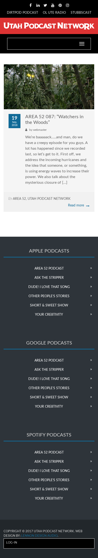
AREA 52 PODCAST (49, 268)
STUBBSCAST (81, 12)
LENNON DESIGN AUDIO (39, 535)
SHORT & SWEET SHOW (49, 305)
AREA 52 (19, 199)
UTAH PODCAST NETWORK (49, 199)
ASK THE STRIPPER (49, 277)
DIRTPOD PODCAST (22, 12)
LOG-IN (11, 542)
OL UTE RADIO (54, 12)
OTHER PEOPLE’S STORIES (49, 296)
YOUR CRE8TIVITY (49, 314)
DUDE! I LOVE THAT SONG (49, 287)
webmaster (40, 129)
